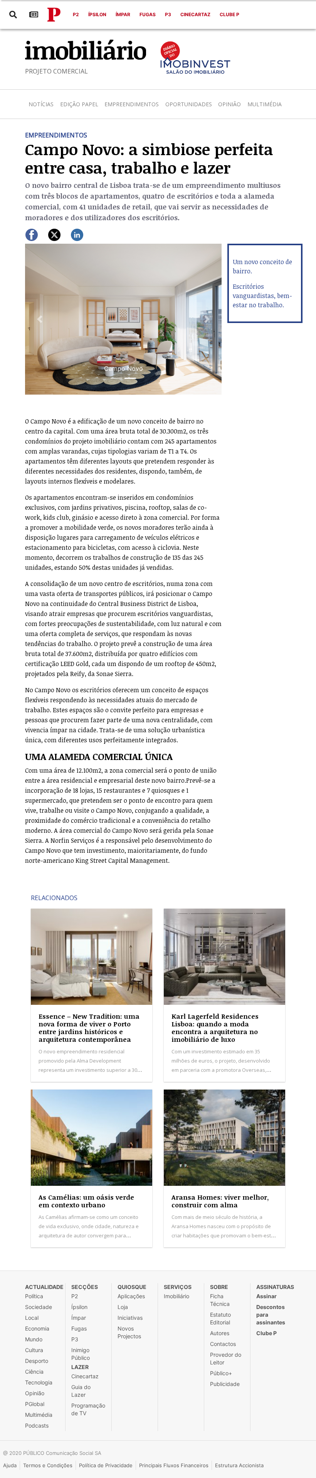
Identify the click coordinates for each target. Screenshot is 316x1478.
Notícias (41, 104)
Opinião (229, 104)
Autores (219, 1333)
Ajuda (10, 1465)
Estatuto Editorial (220, 1318)
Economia (37, 1328)
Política (34, 1296)
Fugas (148, 14)
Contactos (223, 1344)
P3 (168, 14)
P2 (76, 14)
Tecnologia (38, 1382)
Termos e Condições (47, 1465)
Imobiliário (176, 1296)
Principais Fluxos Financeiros (173, 1465)
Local (32, 1317)
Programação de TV (88, 1409)
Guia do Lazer (81, 1391)
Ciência (34, 1371)
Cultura (34, 1350)
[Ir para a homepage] (54, 14)
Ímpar (123, 14)
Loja (123, 1307)
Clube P (229, 14)
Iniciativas (130, 1317)
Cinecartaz (195, 14)
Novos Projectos (129, 1332)
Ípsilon (97, 14)
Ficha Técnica (220, 1300)
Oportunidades (188, 104)
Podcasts (37, 1425)
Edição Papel (79, 104)
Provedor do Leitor (225, 1358)
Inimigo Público (80, 1354)
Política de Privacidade (106, 1465)
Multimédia (264, 104)
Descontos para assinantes (270, 1315)
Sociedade (38, 1307)
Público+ (221, 1373)
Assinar (266, 1296)
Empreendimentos (131, 104)
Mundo (33, 1339)
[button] (40, 319)
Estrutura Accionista (239, 1465)
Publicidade (225, 1384)
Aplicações (131, 1296)
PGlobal (34, 1404)
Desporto (36, 1360)
